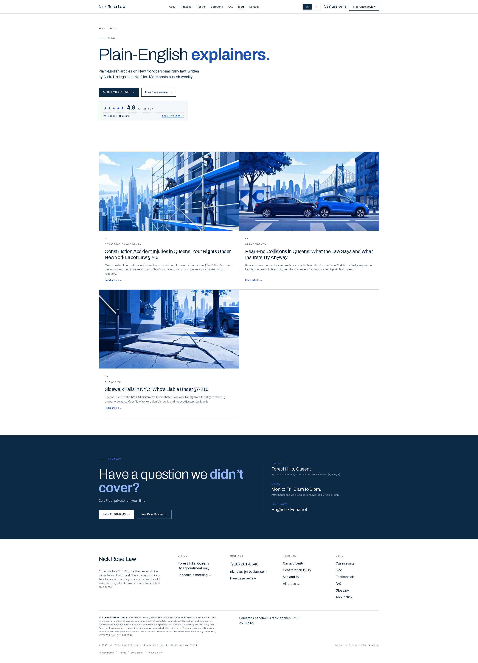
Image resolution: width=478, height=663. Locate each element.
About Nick (344, 597)
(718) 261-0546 (335, 6)
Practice (186, 6)
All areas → (291, 584)
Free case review (243, 578)
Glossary (342, 590)
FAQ (230, 6)
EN (307, 6)
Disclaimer (137, 652)
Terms (122, 652)
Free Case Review (364, 6)
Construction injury (297, 570)
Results (201, 6)
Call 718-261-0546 (121, 92)
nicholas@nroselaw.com (248, 571)
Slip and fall (291, 577)
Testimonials (345, 577)
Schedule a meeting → (195, 575)
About (172, 6)
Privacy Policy (106, 652)
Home (102, 28)
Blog (241, 6)
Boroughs (217, 6)
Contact (254, 6)
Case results (345, 563)
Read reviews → (173, 115)
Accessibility (155, 652)
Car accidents (293, 563)
